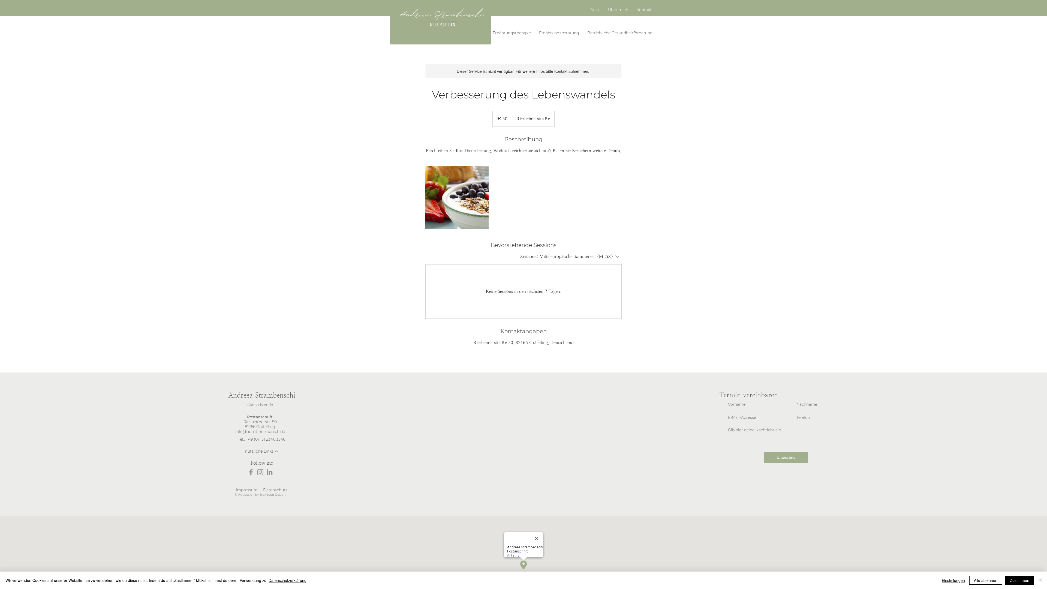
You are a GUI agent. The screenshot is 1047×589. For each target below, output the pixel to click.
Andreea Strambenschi (261, 395)
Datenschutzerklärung (287, 580)
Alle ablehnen (985, 580)
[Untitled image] (457, 197)
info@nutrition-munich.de (260, 431)
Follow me (262, 463)
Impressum (247, 490)
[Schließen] (1040, 580)
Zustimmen (1019, 580)
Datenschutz (275, 490)
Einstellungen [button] (953, 580)
